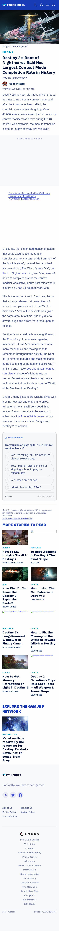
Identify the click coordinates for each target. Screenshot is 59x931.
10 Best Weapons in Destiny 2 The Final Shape (43, 555)
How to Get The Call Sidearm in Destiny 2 (42, 592)
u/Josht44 (15, 198)
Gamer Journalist (29, 874)
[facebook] (20, 795)
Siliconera (29, 861)
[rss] (5, 795)
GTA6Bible (29, 904)
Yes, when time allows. (24, 480)
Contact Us (26, 808)
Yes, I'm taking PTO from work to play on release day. (30, 456)
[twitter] (13, 795)
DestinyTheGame (30, 198)
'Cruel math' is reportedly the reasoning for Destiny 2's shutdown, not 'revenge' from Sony (15, 749)
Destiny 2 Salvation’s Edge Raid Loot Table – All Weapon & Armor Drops (43, 684)
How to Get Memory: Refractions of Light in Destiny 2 (15, 682)
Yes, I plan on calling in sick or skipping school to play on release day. (29, 469)
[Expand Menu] (47, 5)
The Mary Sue (29, 887)
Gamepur (29, 848)
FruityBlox (29, 895)
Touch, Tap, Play (29, 891)
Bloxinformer (29, 899)
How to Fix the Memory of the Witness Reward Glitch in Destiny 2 (43, 640)
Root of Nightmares (32, 416)
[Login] (54, 5)
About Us (7, 808)
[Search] (35, 5)
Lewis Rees (36, 651)
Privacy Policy (9, 816)
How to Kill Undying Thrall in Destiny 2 (15, 555)
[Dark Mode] (41, 5)
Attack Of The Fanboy (29, 852)
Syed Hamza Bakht (12, 647)
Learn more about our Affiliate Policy (17, 518)
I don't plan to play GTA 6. (26, 487)
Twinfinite (29, 844)
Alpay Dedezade (10, 691)
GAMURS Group (50, 912)
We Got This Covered (29, 865)
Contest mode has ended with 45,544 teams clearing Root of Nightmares (29, 194)
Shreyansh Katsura (12, 563)
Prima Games (29, 857)
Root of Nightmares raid (16, 273)
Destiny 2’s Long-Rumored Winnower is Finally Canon (13, 638)
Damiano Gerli (38, 599)
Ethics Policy (9, 812)
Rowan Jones (9, 607)
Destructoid (29, 869)
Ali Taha (35, 563)
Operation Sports (29, 882)
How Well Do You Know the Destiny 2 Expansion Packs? (14, 596)
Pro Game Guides (29, 839)
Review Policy (27, 812)
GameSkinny (29, 878)
